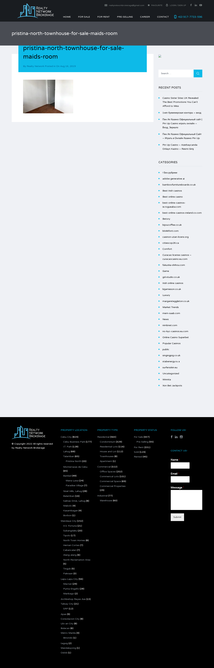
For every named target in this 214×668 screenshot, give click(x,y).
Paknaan (68, 573)
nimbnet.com (170, 325)
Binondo (68, 637)
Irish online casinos (173, 283)
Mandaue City (68, 521)
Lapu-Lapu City (69, 579)
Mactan (67, 583)
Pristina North (73, 461)
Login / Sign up (178, 5)
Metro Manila (68, 633)
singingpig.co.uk (171, 355)
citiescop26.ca (171, 243)
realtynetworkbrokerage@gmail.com (126, 5)
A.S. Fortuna (70, 525)
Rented (138, 456)
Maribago (68, 593)
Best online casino (173, 196)
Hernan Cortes (71, 545)
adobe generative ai (174, 178)
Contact (163, 16)
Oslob (64, 652)
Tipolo (66, 535)
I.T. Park (67, 446)
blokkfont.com (171, 230)
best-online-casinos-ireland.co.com (182, 212)
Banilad (67, 475)
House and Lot (108, 451)
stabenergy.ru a (171, 361)
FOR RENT (103, 16)
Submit (177, 517)
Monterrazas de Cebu (75, 466)
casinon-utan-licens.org (176, 236)
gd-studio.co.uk (171, 277)
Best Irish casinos (172, 190)
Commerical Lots (109, 476)
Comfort (167, 249)
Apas (63, 614)
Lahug (66, 451)
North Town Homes (74, 540)
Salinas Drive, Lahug (74, 500)
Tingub (67, 568)
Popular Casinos (172, 343)
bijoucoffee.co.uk (172, 224)
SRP (65, 608)
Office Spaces (108, 471)
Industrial (102, 495)
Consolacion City (70, 618)
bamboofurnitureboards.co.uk (179, 184)
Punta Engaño (71, 588)
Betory (166, 218)
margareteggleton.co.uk (176, 301)
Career (145, 16)
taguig (64, 643)
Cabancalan (69, 550)
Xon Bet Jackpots (172, 385)
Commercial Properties (113, 486)
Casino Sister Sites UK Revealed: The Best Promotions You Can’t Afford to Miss (181, 102)
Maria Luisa (72, 480)
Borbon (67, 515)
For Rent (139, 447)
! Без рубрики (170, 172)
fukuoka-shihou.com (174, 265)
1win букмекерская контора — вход (182, 112)
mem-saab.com (171, 313)
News (166, 319)
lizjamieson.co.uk (172, 289)
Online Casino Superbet (176, 337)
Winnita (167, 379)
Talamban (68, 456)
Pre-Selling (125, 16)
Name (175, 459)
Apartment (106, 461)
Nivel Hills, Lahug (72, 491)
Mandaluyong (68, 648)
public (166, 349)
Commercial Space (110, 481)
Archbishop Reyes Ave (73, 599)
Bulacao (65, 628)
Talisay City (67, 603)
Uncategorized (171, 373)
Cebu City (66, 437)
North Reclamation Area (76, 559)
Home (67, 16)
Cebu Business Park (74, 441)
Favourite (156, 5)
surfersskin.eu (170, 367)
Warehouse (106, 500)
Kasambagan (70, 510)
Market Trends (171, 307)
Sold (136, 452)
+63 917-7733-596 (190, 17)
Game (166, 271)
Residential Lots (109, 446)
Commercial (104, 466)
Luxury (166, 295)
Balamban (68, 496)
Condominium (107, 441)
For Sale (84, 16)
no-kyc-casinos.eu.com (175, 331)
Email (175, 473)
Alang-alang (70, 555)
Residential (103, 437)
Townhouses (107, 456)
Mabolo (67, 505)
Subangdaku (70, 530)
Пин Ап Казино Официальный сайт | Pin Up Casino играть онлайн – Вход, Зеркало (182, 123)
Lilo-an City (67, 623)
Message (177, 487)
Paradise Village (74, 485)
